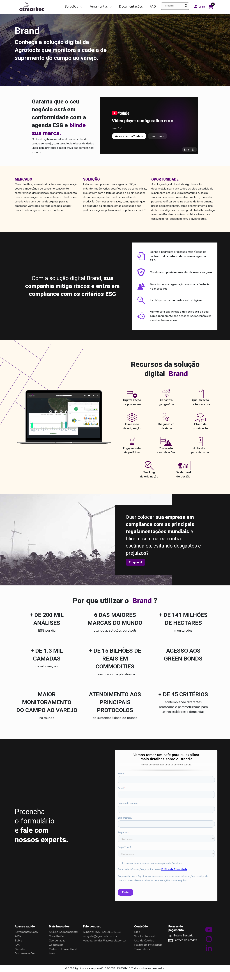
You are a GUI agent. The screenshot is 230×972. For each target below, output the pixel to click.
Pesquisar (169, 5)
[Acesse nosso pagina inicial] (38, 6)
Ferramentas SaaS (26, 932)
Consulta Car (57, 936)
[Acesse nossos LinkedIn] (209, 950)
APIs (18, 936)
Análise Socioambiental (63, 932)
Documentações (131, 6)
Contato (20, 949)
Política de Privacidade (148, 945)
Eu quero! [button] (135, 562)
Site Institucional (144, 936)
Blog (137, 932)
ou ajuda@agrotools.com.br (100, 936)
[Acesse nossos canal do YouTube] (209, 931)
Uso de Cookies (144, 941)
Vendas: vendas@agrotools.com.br (104, 941)
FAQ (153, 6)
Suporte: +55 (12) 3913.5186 (102, 932)
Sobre (18, 941)
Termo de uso (142, 949)
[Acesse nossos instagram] (209, 941)
